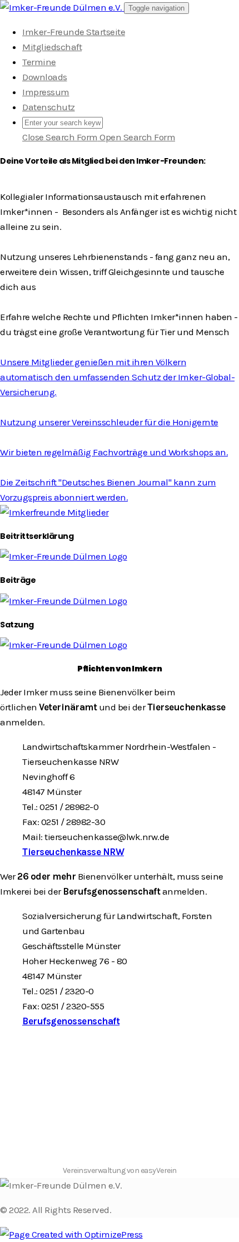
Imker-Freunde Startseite (73, 31)
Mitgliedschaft (52, 46)
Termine (39, 61)
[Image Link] (119, 512)
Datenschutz (48, 106)
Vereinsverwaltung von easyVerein (120, 1170)
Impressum (45, 91)
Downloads (44, 76)
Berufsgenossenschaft (71, 1021)
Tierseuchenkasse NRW (73, 851)
